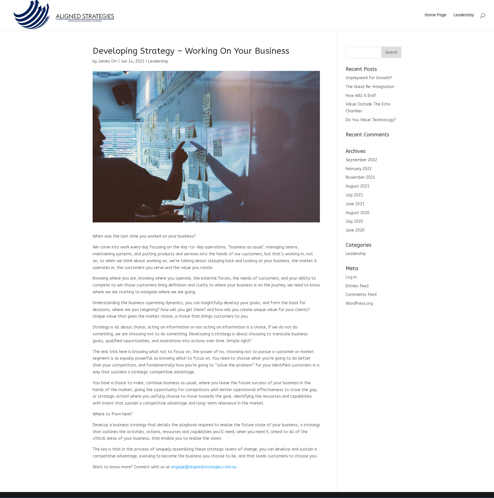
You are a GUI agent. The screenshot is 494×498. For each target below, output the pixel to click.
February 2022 (359, 168)
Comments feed (361, 294)
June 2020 (355, 230)
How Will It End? (361, 95)
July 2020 (354, 221)
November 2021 (360, 177)
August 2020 (357, 212)
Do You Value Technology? (371, 119)
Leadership (464, 15)
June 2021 (355, 204)
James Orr (107, 61)
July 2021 (354, 195)
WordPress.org (359, 303)
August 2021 (357, 186)
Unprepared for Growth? (369, 77)
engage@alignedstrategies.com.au (204, 467)
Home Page (435, 15)
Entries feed (357, 286)
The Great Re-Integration (370, 86)
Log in (351, 277)
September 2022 (361, 160)
